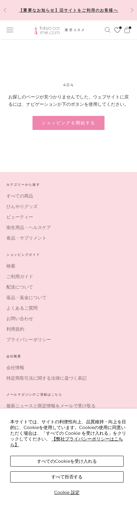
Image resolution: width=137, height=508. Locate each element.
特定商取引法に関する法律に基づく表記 (46, 378)
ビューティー (19, 217)
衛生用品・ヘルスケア (28, 227)
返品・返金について (26, 297)
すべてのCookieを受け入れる (67, 461)
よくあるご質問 (22, 308)
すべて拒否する (67, 477)
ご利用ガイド (19, 276)
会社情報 (15, 367)
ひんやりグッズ (22, 206)
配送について (19, 287)
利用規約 (15, 329)
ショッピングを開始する (69, 122)
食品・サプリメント (26, 238)
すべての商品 (19, 196)
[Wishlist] (117, 30)
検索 (10, 266)
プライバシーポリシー (28, 339)
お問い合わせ (19, 318)
